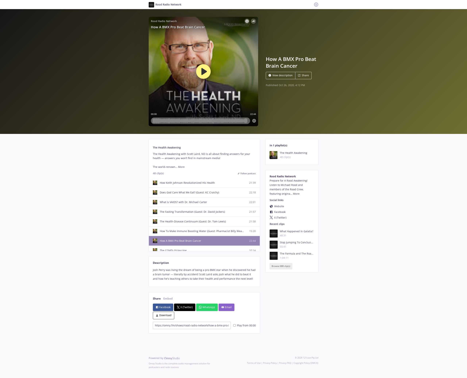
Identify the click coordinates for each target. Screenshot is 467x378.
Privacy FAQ (285, 362)
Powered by (156, 358)
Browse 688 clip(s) (281, 266)
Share (305, 75)
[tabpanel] (204, 274)
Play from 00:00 (246, 325)
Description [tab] (161, 263)
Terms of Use (254, 362)
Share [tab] (157, 298)
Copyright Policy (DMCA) (306, 362)
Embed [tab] (168, 298)
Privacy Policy (270, 362)
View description (282, 75)
